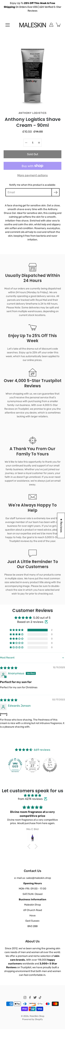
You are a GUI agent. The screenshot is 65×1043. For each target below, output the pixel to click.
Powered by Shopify (32, 1019)
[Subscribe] (55, 192)
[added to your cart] (58, 25)
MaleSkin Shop (37, 1016)
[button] (17, 630)
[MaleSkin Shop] (33, 25)
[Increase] (39, 143)
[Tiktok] (40, 997)
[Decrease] (26, 143)
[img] (8, 668)
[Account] (51, 25)
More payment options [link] (32, 175)
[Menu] (8, 25)
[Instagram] (25, 997)
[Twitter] (35, 997)
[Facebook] (30, 997)
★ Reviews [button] (61, 525)
